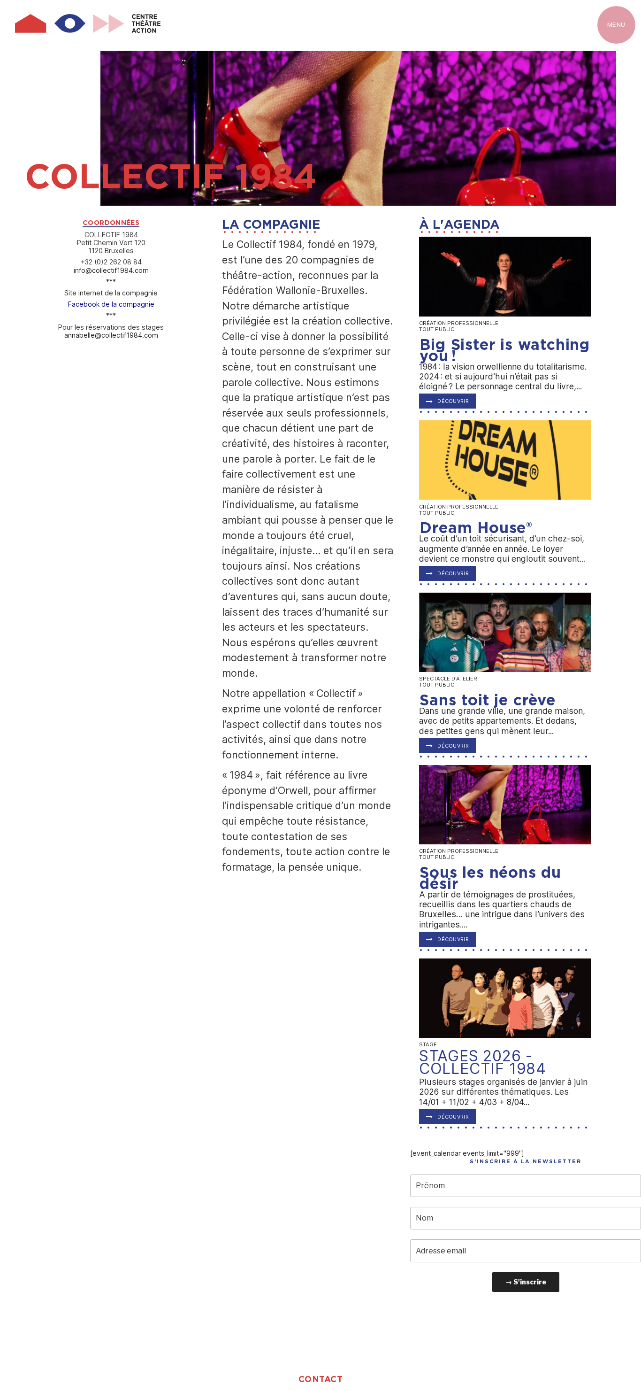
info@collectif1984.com (111, 270)
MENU (616, 24)
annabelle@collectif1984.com (111, 335)
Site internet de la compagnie (111, 293)
